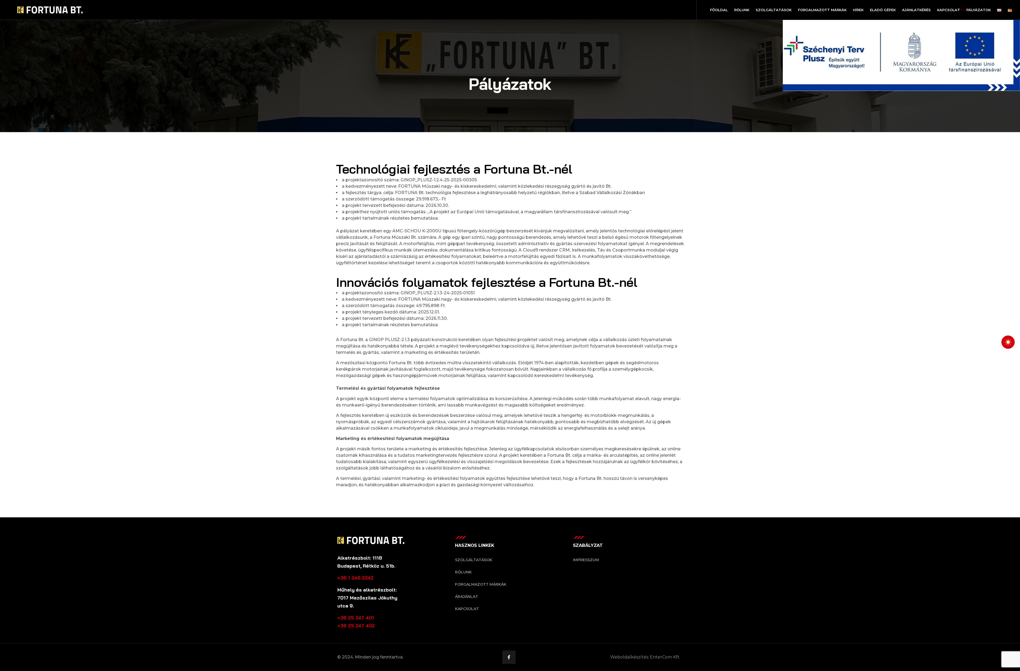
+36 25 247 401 (355, 618)
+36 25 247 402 (356, 626)
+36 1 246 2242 (355, 578)
